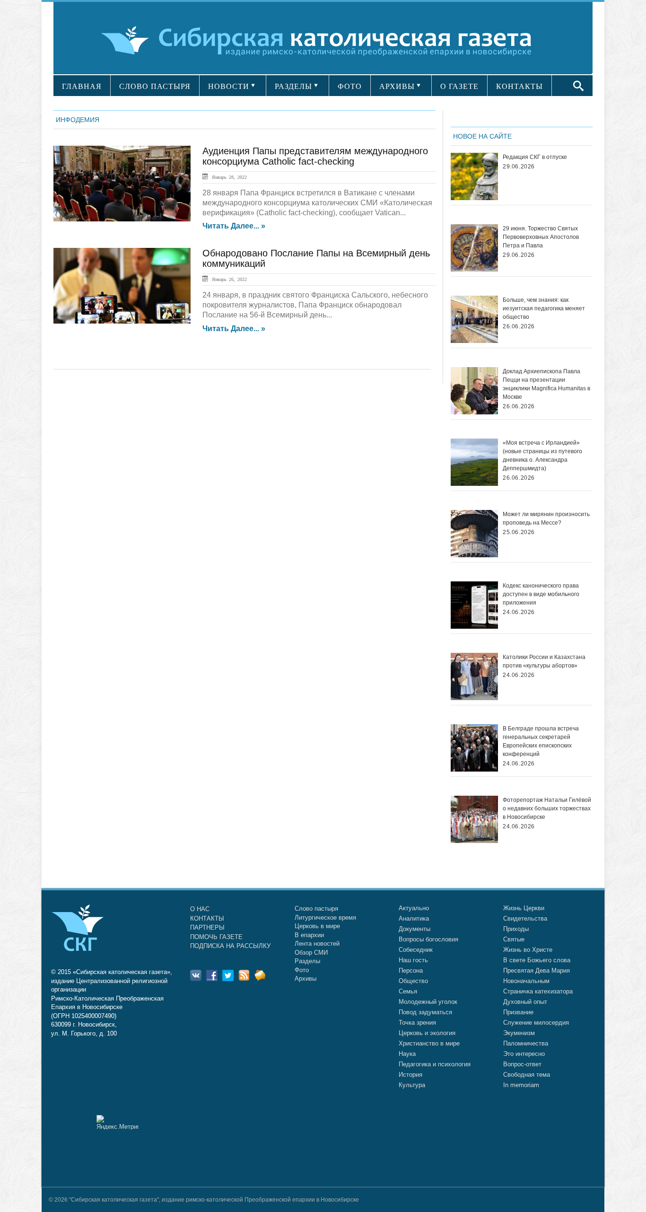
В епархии (309, 935)
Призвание (518, 1012)
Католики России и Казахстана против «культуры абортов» (544, 661)
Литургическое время (325, 917)
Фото (302, 970)
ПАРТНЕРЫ (207, 927)
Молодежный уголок (428, 1001)
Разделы (307, 961)
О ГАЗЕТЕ (459, 86)
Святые (513, 939)
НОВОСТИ (228, 86)
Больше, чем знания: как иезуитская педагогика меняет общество (544, 308)
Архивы (305, 978)
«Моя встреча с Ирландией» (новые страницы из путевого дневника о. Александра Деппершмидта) (542, 455)
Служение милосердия (536, 1022)
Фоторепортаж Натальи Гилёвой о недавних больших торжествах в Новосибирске (547, 808)
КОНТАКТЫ (519, 86)
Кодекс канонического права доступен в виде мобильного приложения (541, 594)
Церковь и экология (427, 1032)
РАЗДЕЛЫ (293, 86)
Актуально (414, 908)
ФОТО (350, 86)
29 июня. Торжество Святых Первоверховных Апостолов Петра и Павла (541, 237)
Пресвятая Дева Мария (536, 970)
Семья (408, 991)
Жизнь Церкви (523, 908)
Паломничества (525, 1043)
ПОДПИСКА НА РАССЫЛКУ (230, 945)
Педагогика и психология (435, 1064)
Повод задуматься (425, 1012)
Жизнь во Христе (527, 949)
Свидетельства (525, 918)
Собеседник (416, 949)
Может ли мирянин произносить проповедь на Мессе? (546, 518)
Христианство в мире (429, 1043)
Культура (412, 1085)
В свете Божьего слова (536, 960)
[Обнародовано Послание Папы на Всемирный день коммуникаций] (122, 286)
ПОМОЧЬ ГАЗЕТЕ (216, 936)
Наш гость (413, 960)
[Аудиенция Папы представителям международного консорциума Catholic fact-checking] (122, 183)
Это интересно (524, 1053)
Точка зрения (417, 1022)
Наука (407, 1053)
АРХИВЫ (397, 86)
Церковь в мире (317, 926)
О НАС (200, 909)
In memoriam (521, 1085)
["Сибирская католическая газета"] (322, 40)
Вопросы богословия (428, 939)
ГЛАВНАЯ (82, 86)
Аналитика (414, 918)
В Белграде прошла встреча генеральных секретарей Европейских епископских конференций (541, 741)
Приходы (516, 928)
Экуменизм (519, 1032)
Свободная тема (526, 1074)
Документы (414, 928)
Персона (411, 970)
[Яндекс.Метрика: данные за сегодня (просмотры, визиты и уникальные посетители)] (117, 1122)
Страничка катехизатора (538, 991)
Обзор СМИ (311, 952)
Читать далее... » (233, 226)
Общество (413, 980)
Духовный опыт (525, 1001)
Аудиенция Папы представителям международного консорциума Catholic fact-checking (315, 156)
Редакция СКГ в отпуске (535, 157)
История (410, 1074)
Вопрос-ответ (522, 1064)
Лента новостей (317, 943)
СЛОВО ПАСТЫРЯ (155, 86)
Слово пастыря (316, 908)
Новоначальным (526, 980)
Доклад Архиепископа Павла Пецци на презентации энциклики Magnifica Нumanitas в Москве (546, 384)
